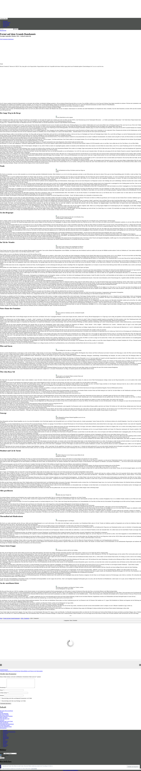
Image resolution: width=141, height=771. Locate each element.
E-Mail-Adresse (4, 692)
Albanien (5, 730)
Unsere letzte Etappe (5, 725)
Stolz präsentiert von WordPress (70, 770)
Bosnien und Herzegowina (9, 731)
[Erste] (1, 665)
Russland (5, 742)
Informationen (3, 728)
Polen (4, 739)
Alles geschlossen (4, 722)
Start (1, 618)
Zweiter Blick (6, 25)
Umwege (2, 720)
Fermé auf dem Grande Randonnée (11, 618)
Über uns (5, 26)
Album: (2, 753)
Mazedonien (6, 737)
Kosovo (5, 734)
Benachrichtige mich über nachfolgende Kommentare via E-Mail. (17, 698)
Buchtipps (5, 21)
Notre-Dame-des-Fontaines (6, 716)
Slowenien (5, 745)
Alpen (1, 669)
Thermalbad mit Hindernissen (7, 724)
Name (2, 690)
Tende (1, 712)
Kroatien (5, 735)
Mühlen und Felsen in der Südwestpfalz (29, 671)
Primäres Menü (4, 18)
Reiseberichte (6, 23)
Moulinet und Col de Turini (6, 721)
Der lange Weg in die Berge (6, 710)
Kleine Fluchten (6, 22)
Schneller (75, 620)
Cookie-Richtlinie (34, 768)
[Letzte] (140, 665)
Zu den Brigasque (4, 713)
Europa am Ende (8, 671)
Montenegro (6, 738)
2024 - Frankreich (25, 618)
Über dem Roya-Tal (4, 718)
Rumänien (5, 741)
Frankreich (5, 669)
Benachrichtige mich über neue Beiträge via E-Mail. (14, 701)
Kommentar (3, 687)
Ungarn (4, 746)
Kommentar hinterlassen (8, 39)
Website (2, 695)
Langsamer (66, 620)
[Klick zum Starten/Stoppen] (70, 622)
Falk (1, 39)
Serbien (4, 743)
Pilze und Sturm (3, 717)
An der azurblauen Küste (6, 726)
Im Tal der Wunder (4, 714)
